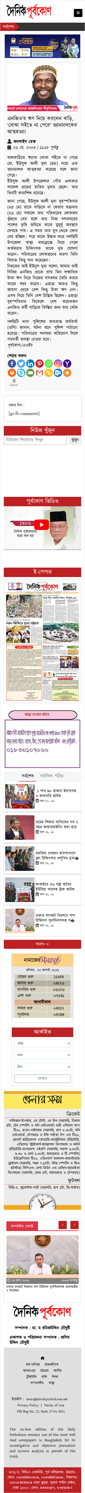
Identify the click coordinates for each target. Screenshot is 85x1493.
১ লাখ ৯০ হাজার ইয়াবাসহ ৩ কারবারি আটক (56, 793)
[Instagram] (58, 363)
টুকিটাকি (31, 1377)
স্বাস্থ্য (51, 1383)
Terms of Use (54, 1405)
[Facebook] (12, 363)
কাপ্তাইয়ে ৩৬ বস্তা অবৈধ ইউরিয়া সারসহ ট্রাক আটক (56, 887)
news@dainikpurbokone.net (47, 1399)
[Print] (12, 373)
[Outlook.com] (58, 373)
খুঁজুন (75, 440)
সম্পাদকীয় (37, 1383)
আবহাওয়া (29, 1370)
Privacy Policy (27, 1405)
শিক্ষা (55, 1377)
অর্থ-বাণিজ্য (33, 1364)
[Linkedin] (30, 363)
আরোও (41, 944)
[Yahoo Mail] (67, 363)
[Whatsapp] (49, 363)
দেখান (42, 1079)
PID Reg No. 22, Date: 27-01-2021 (41, 1411)
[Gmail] (39, 373)
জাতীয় (58, 1370)
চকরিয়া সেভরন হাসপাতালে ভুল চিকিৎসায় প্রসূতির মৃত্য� (57, 856)
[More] (67, 373)
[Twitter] (21, 363)
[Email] (30, 373)
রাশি (44, 1377)
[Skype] (21, 373)
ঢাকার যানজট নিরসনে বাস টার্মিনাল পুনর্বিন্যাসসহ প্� (55, 918)
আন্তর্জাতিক (52, 1364)
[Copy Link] (49, 373)
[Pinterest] (39, 363)
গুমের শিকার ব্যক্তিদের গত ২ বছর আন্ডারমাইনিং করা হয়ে (57, 824)
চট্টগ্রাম (44, 1370)
